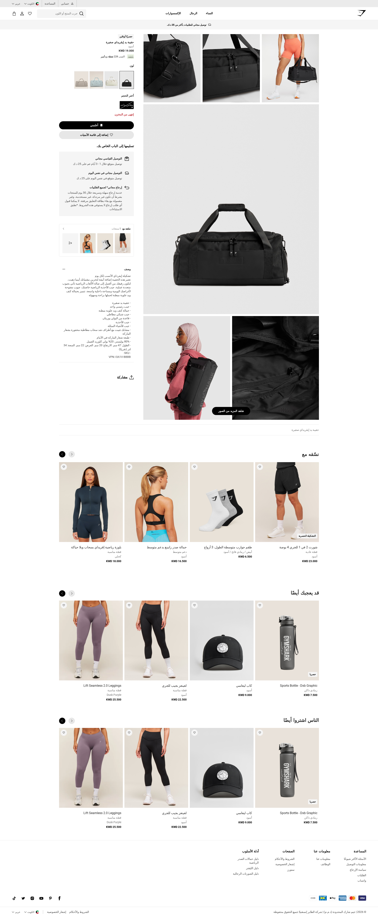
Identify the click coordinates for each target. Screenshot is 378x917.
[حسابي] (22, 13)
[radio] (127, 80)
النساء (209, 13)
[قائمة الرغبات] (30, 13)
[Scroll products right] (62, 454)
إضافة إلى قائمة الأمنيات (94, 135)
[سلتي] (14, 13)
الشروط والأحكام (79, 911)
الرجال (193, 13)
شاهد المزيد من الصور (231, 411)
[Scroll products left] (72, 454)
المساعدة (50, 3)
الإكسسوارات (173, 13)
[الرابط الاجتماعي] (59, 898)
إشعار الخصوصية (56, 911)
